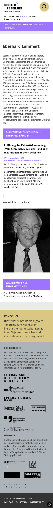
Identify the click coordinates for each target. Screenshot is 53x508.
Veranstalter (40, 24)
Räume (32, 16)
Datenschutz (37, 502)
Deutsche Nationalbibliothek (20, 292)
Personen (27, 24)
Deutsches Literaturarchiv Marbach (24, 296)
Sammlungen (11, 16)
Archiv (24, 16)
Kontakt (8, 502)
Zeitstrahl (10, 28)
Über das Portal (13, 19)
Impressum (22, 502)
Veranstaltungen (13, 24)
